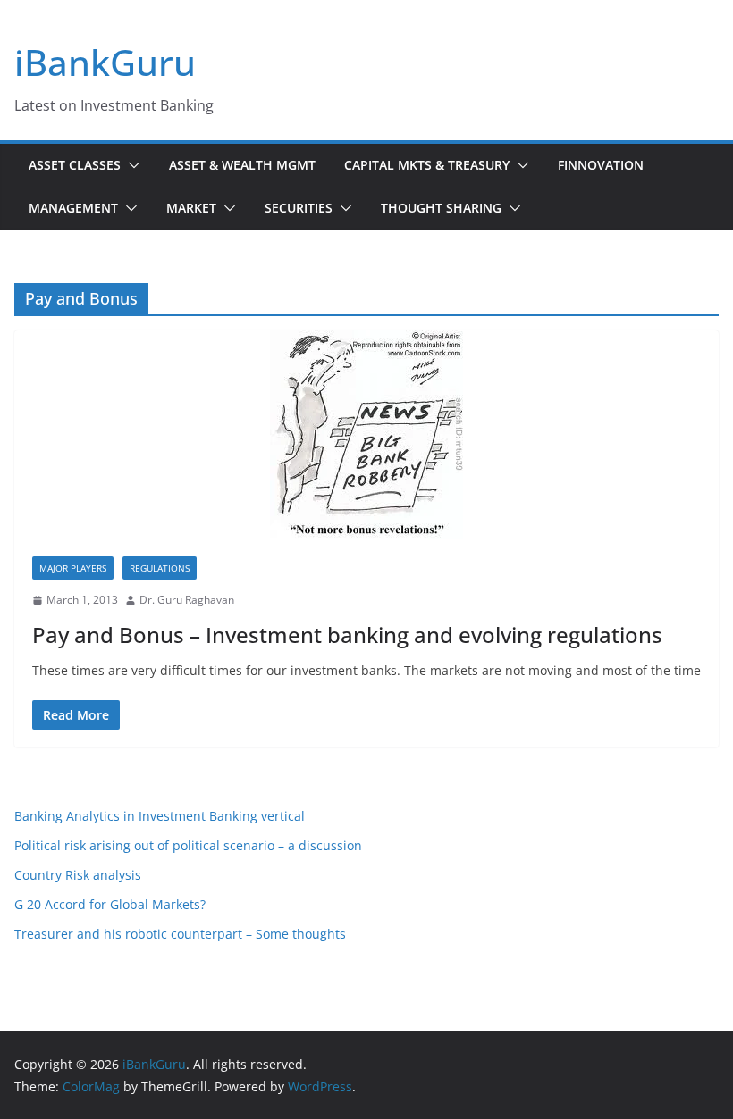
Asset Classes (75, 164)
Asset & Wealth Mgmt (242, 164)
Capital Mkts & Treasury (427, 164)
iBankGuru (105, 62)
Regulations (160, 568)
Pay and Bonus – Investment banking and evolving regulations (347, 634)
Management (73, 207)
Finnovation (601, 164)
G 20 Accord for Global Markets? (110, 904)
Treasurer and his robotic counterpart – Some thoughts (180, 933)
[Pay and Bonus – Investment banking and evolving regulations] (366, 434)
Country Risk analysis (77, 874)
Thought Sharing (441, 207)
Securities (299, 207)
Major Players (72, 568)
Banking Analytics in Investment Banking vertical (159, 815)
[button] (130, 165)
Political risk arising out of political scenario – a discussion (188, 845)
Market (191, 207)
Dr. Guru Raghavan (186, 599)
